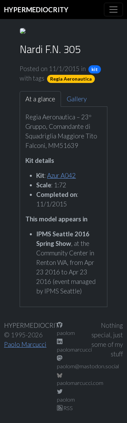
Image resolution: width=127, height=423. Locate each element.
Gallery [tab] (77, 99)
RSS (67, 408)
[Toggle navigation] (113, 9)
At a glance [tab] (40, 99)
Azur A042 (61, 175)
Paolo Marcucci (25, 344)
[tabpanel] (63, 204)
